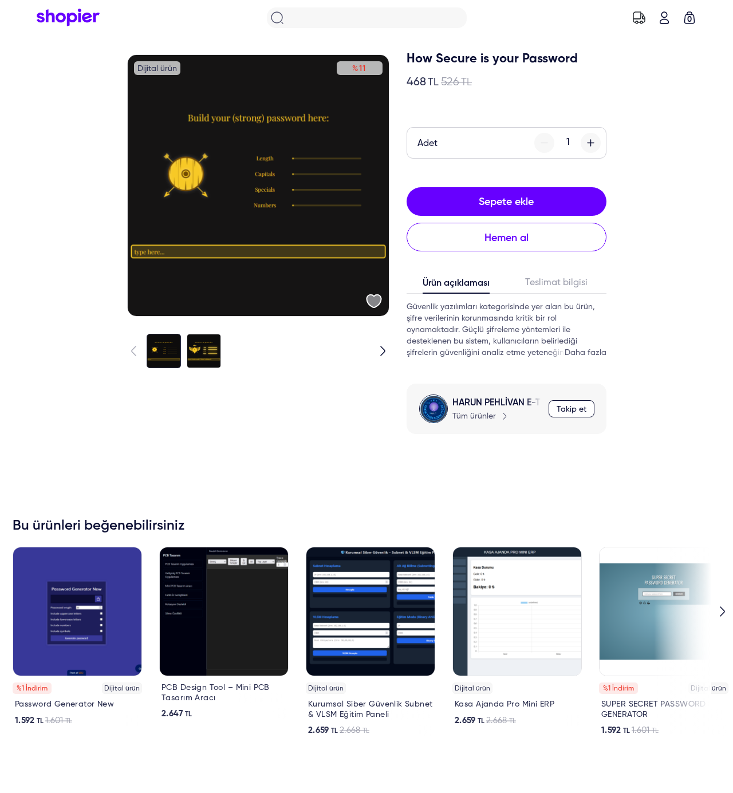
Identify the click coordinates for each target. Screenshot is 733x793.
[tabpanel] (506, 329)
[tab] (457, 286)
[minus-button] (544, 143)
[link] (77, 636)
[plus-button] (591, 143)
